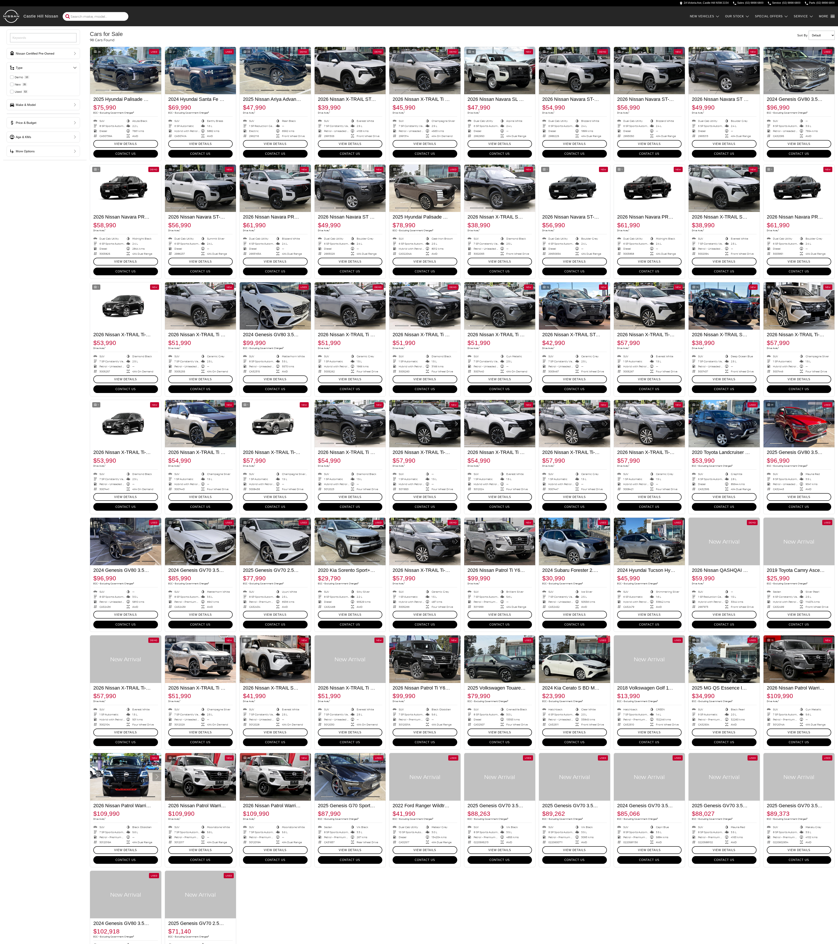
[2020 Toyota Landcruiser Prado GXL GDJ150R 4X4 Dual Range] (724, 423)
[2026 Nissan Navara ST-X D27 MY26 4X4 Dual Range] (574, 70)
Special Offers (769, 16)
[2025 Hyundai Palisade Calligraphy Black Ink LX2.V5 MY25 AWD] (125, 70)
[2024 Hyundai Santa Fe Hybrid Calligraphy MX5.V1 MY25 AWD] (200, 70)
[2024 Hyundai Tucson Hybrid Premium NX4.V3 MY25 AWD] (649, 541)
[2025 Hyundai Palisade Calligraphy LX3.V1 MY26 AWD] (425, 188)
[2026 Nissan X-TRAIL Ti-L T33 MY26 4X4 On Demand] (125, 306)
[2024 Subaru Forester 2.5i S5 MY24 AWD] (574, 541)
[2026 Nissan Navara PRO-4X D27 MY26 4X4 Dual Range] (125, 188)
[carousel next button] (156, 70)
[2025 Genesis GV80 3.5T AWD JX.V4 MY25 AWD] (799, 423)
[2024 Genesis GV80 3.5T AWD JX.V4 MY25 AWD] (799, 70)
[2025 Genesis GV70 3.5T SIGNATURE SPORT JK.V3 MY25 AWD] (499, 776)
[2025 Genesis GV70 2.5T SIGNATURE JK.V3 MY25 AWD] (275, 541)
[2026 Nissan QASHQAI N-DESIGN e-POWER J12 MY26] (724, 541)
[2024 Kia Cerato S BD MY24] (574, 659)
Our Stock (734, 16)
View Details (125, 144)
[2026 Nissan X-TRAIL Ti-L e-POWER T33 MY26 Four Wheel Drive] (649, 306)
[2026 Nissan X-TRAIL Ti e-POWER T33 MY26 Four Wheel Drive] (350, 306)
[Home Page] (11, 16)
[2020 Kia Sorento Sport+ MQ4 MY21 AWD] (350, 541)
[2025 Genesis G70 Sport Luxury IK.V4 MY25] (350, 776)
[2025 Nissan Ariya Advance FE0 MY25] (275, 70)
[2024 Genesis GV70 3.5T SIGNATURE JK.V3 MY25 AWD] (200, 541)
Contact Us (125, 153)
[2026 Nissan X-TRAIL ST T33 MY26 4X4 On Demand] (275, 659)
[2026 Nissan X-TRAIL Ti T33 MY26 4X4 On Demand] (425, 70)
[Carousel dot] (102, 90)
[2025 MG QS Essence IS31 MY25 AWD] (724, 659)
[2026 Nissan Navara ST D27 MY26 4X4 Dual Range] (724, 70)
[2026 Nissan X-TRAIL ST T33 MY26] (499, 188)
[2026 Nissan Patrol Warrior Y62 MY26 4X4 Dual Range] (799, 659)
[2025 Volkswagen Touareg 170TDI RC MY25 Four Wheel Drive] (499, 659)
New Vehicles (702, 16)
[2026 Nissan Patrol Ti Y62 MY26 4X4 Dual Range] (499, 541)
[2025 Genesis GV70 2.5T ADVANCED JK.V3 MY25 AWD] (200, 894)
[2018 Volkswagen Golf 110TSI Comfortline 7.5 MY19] (649, 659)
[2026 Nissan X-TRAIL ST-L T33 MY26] (350, 70)
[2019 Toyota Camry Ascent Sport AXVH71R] (799, 541)
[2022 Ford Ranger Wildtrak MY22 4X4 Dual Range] (425, 776)
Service (801, 16)
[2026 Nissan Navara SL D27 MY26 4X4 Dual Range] (499, 70)
